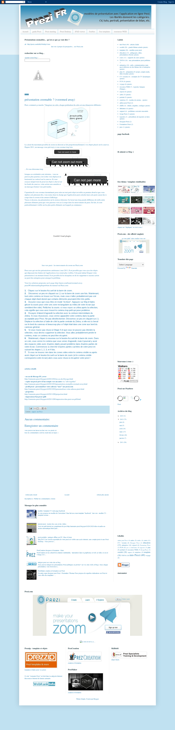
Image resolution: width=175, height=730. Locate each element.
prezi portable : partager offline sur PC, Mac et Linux (55, 537)
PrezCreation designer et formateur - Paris (50, 550)
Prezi (78, 46)
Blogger (96, 699)
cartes (121, 94)
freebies (92, 31)
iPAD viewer (80, 31)
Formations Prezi (125, 124)
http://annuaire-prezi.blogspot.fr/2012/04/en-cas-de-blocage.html (49, 379)
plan (121, 72)
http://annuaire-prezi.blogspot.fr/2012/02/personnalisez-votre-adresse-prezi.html (54, 389)
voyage (122, 84)
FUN (121, 81)
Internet (59, 676)
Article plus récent (31, 495)
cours (121, 57)
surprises (123, 100)
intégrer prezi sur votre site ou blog (49, 562)
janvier (121, 438)
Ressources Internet (31, 678)
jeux (121, 127)
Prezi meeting (50, 31)
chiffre (122, 105)
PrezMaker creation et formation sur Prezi (51, 571)
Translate (134, 268)
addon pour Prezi (125, 103)
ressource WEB (125, 87)
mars (121, 432)
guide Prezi (36, 31)
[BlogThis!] (37, 408)
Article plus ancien (103, 495)
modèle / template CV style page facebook (51, 511)
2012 (122, 419)
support (34, 412)
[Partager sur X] (40, 408)
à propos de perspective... (65, 46)
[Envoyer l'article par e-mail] (30, 408)
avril (121, 428)
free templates (104, 31)
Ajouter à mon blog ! (31, 57)
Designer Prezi (124, 121)
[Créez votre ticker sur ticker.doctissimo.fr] (87, 641)
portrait (122, 97)
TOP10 (122, 60)
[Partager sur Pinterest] (45, 408)
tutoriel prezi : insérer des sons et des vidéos (52, 524)
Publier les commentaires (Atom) (44, 499)
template (122, 50)
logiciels (122, 117)
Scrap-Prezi (123, 114)
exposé (122, 91)
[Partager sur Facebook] (42, 408)
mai (120, 425)
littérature (123, 108)
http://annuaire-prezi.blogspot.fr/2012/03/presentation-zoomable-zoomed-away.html (56, 384)
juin (120, 422)
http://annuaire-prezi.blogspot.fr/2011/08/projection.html (46, 394)
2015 (122, 416)
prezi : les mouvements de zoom (60, 265)
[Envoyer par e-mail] (35, 408)
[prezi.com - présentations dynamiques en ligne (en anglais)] (134, 252)
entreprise (123, 65)
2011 (122, 442)
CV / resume (124, 76)
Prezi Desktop (65, 31)
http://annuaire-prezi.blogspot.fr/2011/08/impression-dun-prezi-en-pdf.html (53, 399)
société (122, 47)
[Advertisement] (128, 314)
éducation (123, 53)
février (121, 435)
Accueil (25, 31)
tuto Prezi (40, 412)
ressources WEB (120, 31)
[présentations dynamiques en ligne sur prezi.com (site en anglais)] (87, 635)
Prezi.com (79, 265)
